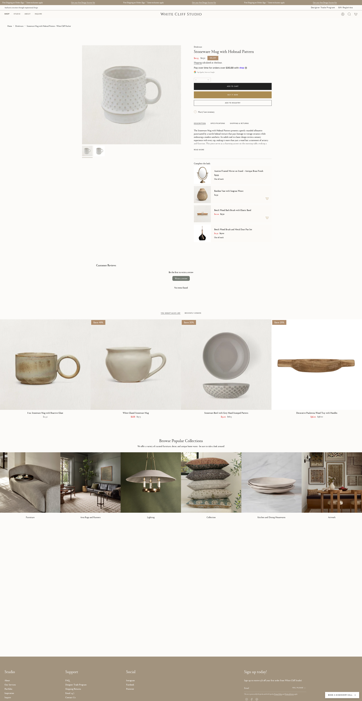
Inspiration (9, 693)
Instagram (130, 680)
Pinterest (130, 688)
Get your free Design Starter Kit (83, 2)
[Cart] (356, 14)
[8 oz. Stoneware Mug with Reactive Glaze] (45, 364)
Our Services (10, 684)
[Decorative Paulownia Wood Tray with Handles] (317, 364)
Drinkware (19, 25)
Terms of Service (289, 694)
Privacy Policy (278, 694)
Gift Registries (345, 7)
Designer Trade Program (323, 7)
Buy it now (233, 95)
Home (9, 25)
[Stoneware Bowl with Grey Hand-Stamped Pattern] (226, 364)
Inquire (8, 697)
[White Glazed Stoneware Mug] (135, 364)
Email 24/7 (69, 693)
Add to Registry (233, 103)
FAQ (67, 680)
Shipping (198, 62)
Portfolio (8, 688)
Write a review (181, 278)
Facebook (130, 684)
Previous (82, 95)
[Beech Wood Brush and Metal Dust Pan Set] (202, 233)
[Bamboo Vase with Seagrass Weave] (202, 194)
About (7, 680)
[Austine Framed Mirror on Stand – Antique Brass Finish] (202, 175)
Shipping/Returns (73, 688)
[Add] (267, 198)
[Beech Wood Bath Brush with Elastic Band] (202, 213)
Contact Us (70, 697)
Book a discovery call (340, 695)
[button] (17, 14)
